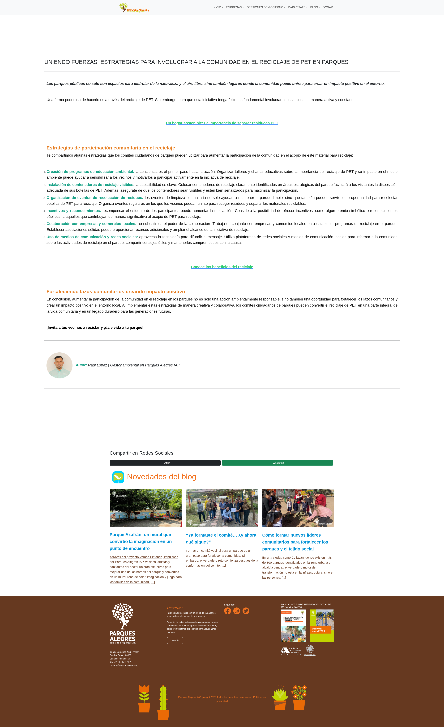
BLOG (314, 7)
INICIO (217, 7)
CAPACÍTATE (296, 7)
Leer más (174, 640)
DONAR (328, 7)
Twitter (166, 462)
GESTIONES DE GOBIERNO (265, 7)
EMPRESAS (234, 7)
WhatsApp (278, 462)
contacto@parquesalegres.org (124, 665)
